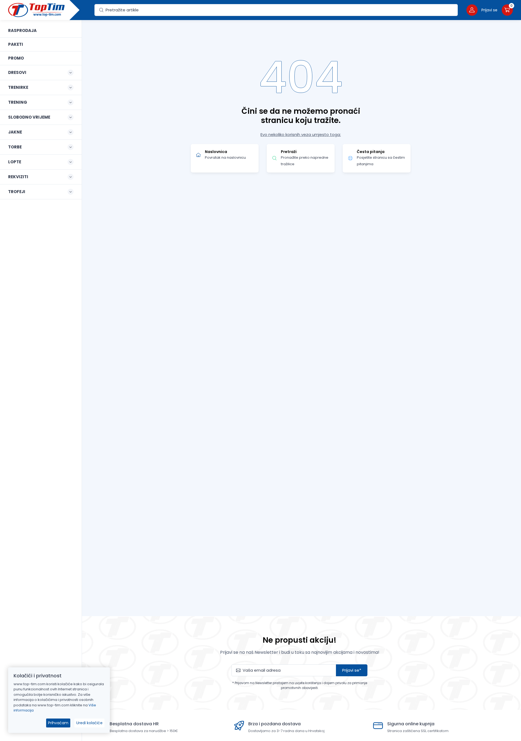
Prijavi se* (351, 670)
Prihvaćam (58, 723)
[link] (41, 30)
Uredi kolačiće (89, 723)
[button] (481, 9)
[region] (41, 374)
